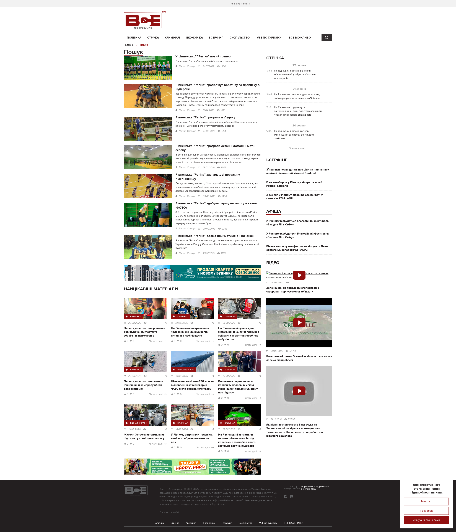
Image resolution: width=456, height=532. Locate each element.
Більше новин (297, 148)
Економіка (194, 37)
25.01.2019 (208, 253)
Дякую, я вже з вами (426, 520)
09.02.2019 (209, 228)
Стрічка (153, 37)
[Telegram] (291, 496)
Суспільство (240, 37)
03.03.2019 (209, 196)
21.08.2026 (181, 323)
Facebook (426, 511)
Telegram (426, 501)
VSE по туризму (269, 37)
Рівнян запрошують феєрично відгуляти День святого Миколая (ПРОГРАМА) (297, 248)
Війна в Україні (185, 369)
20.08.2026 (134, 376)
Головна (129, 44)
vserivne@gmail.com (213, 504)
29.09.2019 (277, 351)
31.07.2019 (208, 66)
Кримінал (172, 37)
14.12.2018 (276, 419)
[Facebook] (285, 496)
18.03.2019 (208, 167)
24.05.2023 (277, 282)
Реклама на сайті (240, 3)
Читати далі (155, 341)
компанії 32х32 (309, 489)
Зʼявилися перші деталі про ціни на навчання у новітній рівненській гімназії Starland (297, 171)
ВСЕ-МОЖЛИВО (300, 37)
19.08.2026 (181, 376)
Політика (134, 37)
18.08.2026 (181, 429)
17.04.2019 (208, 110)
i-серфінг (216, 37)
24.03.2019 (209, 131)
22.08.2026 (134, 323)
